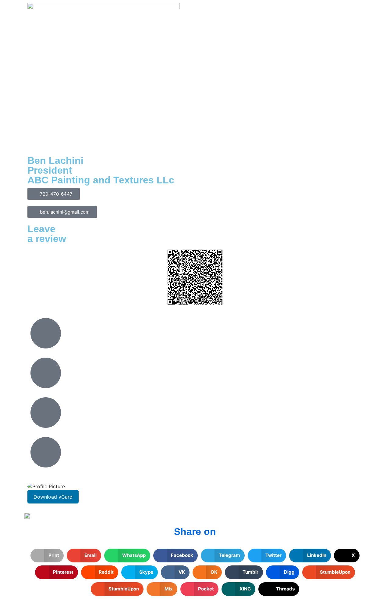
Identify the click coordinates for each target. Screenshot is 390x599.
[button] (47, 555)
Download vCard (53, 497)
